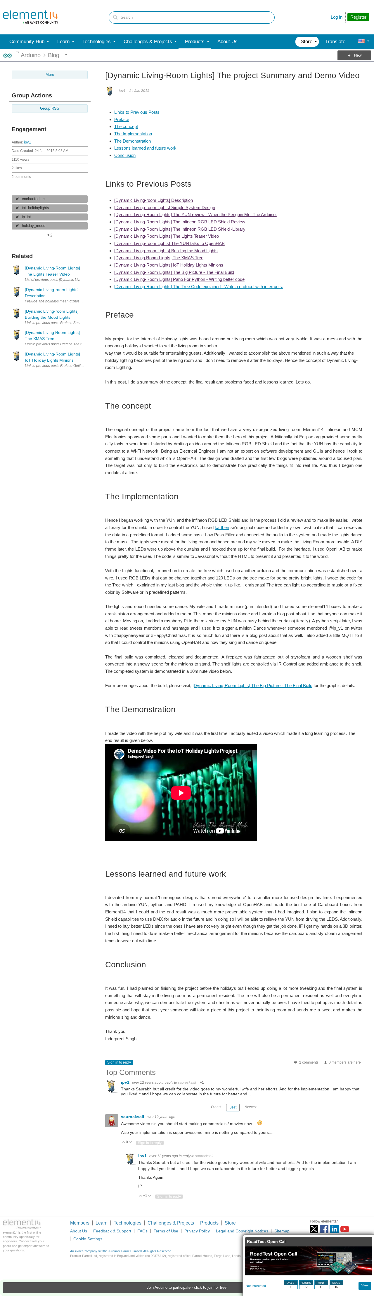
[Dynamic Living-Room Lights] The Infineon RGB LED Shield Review (179, 221)
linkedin (334, 1229)
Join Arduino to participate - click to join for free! (187, 1288)
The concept (126, 126)
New (357, 55)
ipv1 (27, 142)
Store (230, 1222)
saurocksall (187, 1082)
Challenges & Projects (171, 1222)
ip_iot (26, 217)
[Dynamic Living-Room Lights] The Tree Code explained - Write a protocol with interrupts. (198, 286)
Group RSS (49, 108)
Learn (102, 1222)
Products (209, 1222)
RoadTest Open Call (267, 1241)
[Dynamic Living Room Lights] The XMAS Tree (158, 257)
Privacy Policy (197, 1231)
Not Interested (256, 1286)
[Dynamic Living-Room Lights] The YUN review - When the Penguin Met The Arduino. (195, 214)
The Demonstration (132, 141)
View (364, 1285)
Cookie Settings (87, 1239)
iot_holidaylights (35, 208)
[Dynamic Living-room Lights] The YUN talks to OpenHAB (169, 243)
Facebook (324, 1229)
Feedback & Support (112, 1231)
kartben (222, 527)
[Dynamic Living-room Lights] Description (153, 200)
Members (79, 1222)
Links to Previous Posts (137, 112)
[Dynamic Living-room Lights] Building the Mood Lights (166, 250)
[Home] (30, 17)
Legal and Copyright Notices (242, 1231)
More (17, 52)
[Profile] (361, 41)
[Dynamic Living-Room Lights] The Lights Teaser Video (166, 236)
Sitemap (282, 1231)
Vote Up (123, 1142)
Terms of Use (166, 1231)
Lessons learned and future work (145, 148)
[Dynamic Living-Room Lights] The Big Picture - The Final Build (174, 272)
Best (232, 1107)
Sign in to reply (119, 1062)
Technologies (127, 1222)
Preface (121, 119)
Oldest (216, 1107)
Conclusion (125, 155)
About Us (78, 1231)
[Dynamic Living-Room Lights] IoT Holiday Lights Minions (168, 264)
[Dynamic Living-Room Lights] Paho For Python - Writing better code (179, 279)
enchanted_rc (33, 199)
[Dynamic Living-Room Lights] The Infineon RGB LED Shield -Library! (180, 229)
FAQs (142, 1231)
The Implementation (133, 133)
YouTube (344, 1229)
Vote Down (130, 1142)
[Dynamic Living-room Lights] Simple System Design (164, 207)
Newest (251, 1107)
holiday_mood (33, 226)
